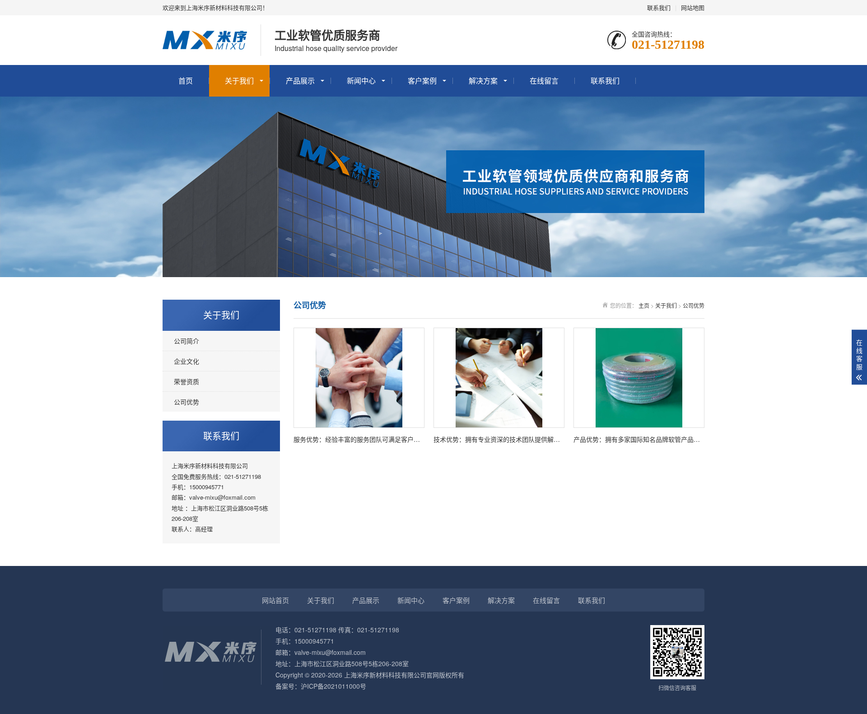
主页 (644, 305)
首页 (185, 80)
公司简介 (186, 340)
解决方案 (483, 80)
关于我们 (239, 80)
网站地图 (692, 7)
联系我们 (659, 7)
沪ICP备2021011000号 (333, 686)
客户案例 (422, 80)
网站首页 (275, 600)
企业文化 (186, 361)
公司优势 (186, 401)
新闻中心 (361, 80)
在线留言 (544, 80)
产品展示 (300, 80)
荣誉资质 (186, 381)
